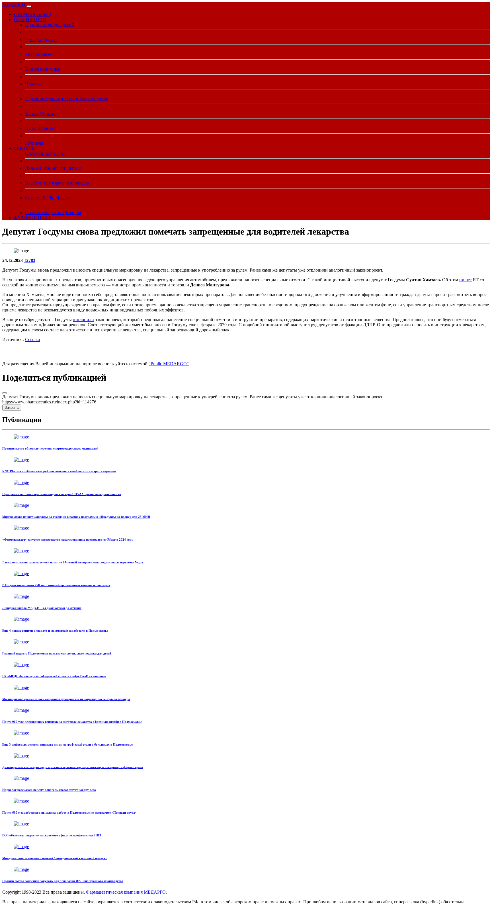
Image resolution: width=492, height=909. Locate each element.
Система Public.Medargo (48, 197)
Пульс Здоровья (40, 128)
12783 (29, 260)
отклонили (83, 319)
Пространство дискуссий (49, 24)
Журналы (34, 143)
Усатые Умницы (40, 113)
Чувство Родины (41, 39)
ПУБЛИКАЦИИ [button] (30, 19)
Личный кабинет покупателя (53, 168)
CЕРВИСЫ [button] (25, 148)
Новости (33, 83)
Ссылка (32, 339)
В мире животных (42, 69)
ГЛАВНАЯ (32, 14)
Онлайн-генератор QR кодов (53, 212)
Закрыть (12, 407)
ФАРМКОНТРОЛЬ (32, 217)
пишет (465, 279)
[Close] (4, 393)
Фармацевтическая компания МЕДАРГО (126, 892)
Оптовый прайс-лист (45, 153)
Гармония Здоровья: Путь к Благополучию (66, 98)
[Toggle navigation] (28, 6)
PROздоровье (38, 54)
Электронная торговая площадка (57, 182)
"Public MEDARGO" (169, 363)
